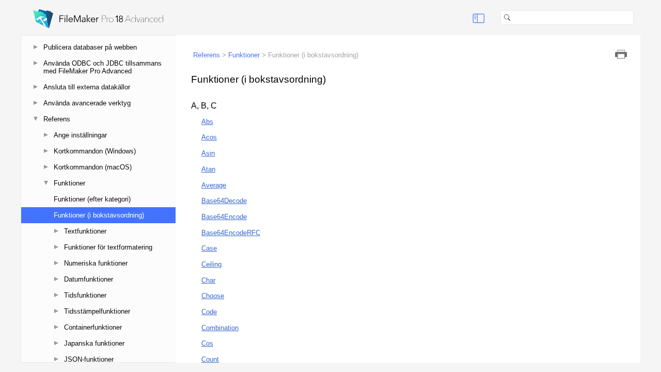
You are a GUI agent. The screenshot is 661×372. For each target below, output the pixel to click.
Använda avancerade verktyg (87, 103)
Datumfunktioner (88, 279)
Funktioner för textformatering (108, 247)
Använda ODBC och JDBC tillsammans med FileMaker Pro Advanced (102, 67)
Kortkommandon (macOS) (93, 167)
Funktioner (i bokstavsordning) (99, 215)
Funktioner (69, 183)
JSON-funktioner (89, 359)
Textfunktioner (85, 231)
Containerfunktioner (93, 327)
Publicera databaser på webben (90, 47)
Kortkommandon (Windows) (95, 151)
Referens (56, 119)
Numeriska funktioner (96, 263)
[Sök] (637, 17)
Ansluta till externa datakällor (86, 87)
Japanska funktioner (94, 343)
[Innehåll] (479, 17)
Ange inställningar (80, 135)
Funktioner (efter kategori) (92, 199)
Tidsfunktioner (85, 295)
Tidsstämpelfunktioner (97, 311)
